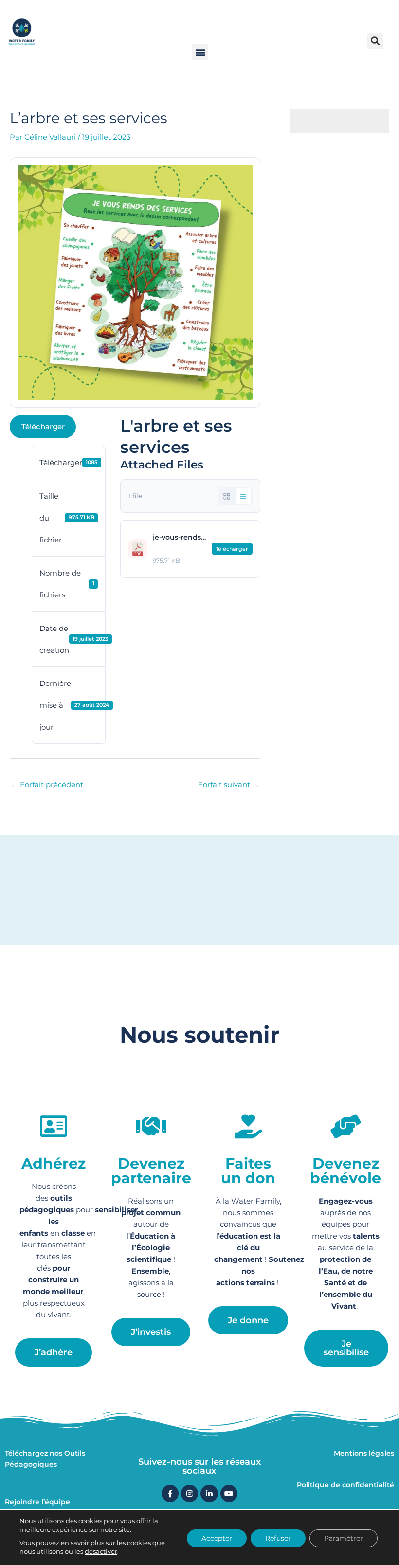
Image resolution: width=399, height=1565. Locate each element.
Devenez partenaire (151, 1170)
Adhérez (53, 1163)
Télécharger (43, 426)
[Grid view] (227, 496)
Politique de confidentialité (345, 1484)
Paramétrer (343, 1538)
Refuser (278, 1538)
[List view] (243, 496)
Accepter (216, 1538)
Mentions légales (364, 1453)
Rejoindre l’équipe (37, 1501)
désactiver (101, 1551)
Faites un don (248, 1170)
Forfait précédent (47, 784)
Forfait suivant (228, 784)
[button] (200, 52)
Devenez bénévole (345, 1170)
